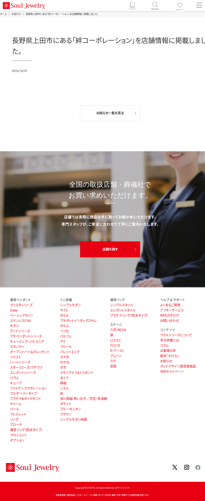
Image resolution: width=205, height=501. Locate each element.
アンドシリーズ (20, 331)
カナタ (64, 357)
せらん (64, 326)
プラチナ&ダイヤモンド (25, 399)
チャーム (15, 404)
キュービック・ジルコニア (27, 341)
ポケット (65, 404)
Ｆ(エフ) (115, 345)
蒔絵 (63, 383)
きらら (64, 315)
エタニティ (17, 347)
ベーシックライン (21, 315)
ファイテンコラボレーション (28, 388)
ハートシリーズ (20, 362)
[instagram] (186, 467)
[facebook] (198, 467)
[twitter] (175, 467)
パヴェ (14, 378)
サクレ (64, 310)
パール (14, 409)
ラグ (113, 361)
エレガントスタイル (123, 310)
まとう (64, 378)
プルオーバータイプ (23, 393)
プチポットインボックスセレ (78, 321)
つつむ (64, 331)
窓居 (113, 366)
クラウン (65, 414)
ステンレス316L (20, 321)
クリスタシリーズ (21, 305)
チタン (14, 326)
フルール (66, 347)
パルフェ (65, 336)
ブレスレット (18, 414)
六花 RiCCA (118, 330)
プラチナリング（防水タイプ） (129, 315)
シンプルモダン (70, 305)
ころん (64, 388)
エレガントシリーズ (23, 373)
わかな (64, 362)
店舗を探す (110, 249)
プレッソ (115, 356)
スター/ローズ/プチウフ (26, 367)
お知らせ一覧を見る (110, 113)
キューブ (16, 383)
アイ (63, 341)
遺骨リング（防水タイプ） (26, 430)
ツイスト (15, 357)
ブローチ (16, 425)
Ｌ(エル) (115, 340)
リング (14, 419)
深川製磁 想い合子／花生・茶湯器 (83, 399)
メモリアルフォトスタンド (76, 373)
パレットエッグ (69, 352)
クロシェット (18, 435)
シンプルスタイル (121, 305)
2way (13, 310)
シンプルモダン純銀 (73, 419)
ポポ (63, 367)
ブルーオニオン (70, 409)
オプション (17, 440)
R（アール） (117, 351)
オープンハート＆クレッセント (29, 352)
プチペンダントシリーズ (26, 336)
